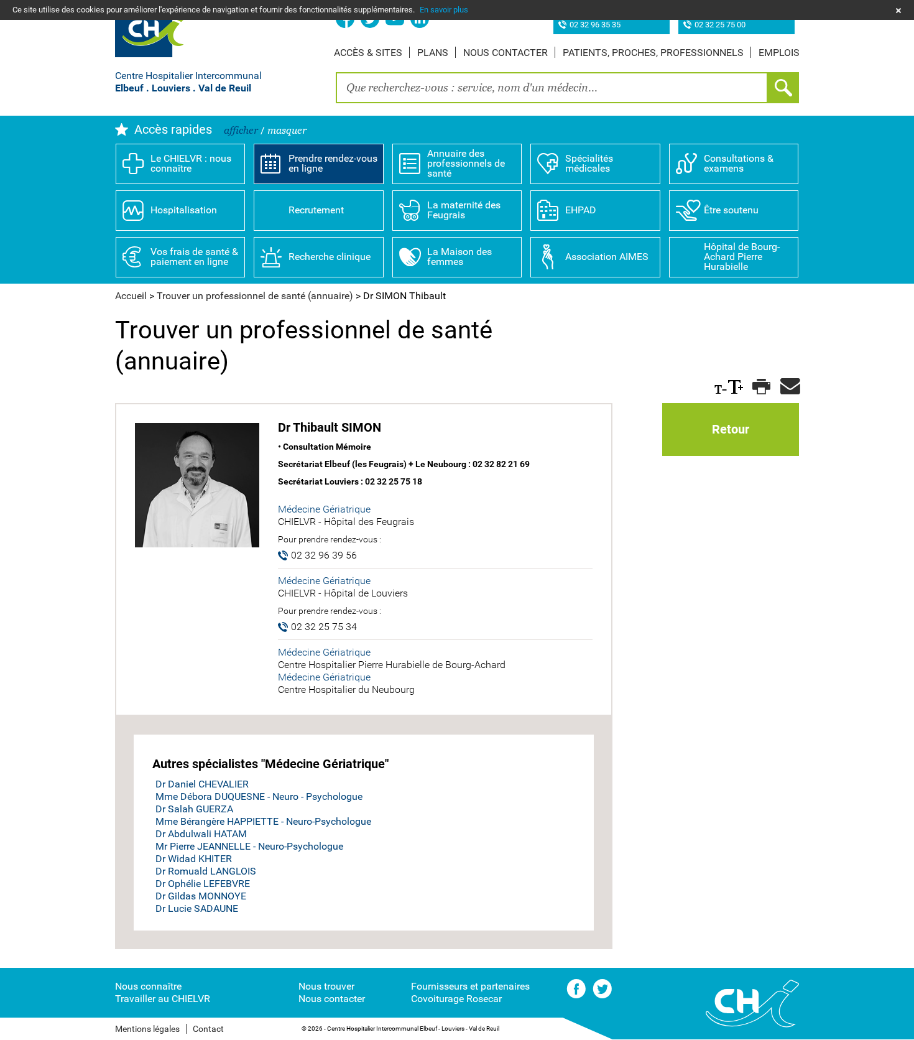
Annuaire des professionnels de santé (466, 163)
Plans (432, 52)
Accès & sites (368, 52)
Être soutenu (731, 210)
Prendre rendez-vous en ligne (333, 163)
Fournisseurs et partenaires (470, 986)
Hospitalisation (183, 210)
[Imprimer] (760, 387)
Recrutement (316, 210)
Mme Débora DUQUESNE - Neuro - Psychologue (258, 796)
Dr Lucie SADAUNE (196, 908)
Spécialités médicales (589, 163)
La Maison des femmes (459, 256)
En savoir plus (444, 9)
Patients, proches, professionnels (653, 52)
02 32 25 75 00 (720, 25)
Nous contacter (505, 52)
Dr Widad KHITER (193, 859)
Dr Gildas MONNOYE (200, 896)
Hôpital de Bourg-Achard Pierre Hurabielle (742, 256)
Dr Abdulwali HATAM (201, 834)
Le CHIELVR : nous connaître (190, 163)
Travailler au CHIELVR (162, 999)
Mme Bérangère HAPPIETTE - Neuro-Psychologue (263, 821)
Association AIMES (607, 256)
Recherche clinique (330, 256)
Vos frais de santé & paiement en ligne (194, 256)
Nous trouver (326, 986)
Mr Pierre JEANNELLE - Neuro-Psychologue (249, 846)
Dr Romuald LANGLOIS (205, 871)
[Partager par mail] (788, 387)
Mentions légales (147, 1029)
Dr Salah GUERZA (194, 809)
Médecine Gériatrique (324, 509)
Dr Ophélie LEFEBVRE (202, 883)
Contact (208, 1029)
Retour (730, 429)
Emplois (779, 52)
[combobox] (552, 87)
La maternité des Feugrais (464, 210)
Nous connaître (148, 986)
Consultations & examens (738, 163)
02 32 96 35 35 (595, 25)
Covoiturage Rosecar (456, 999)
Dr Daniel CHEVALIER (202, 784)
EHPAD (580, 210)
